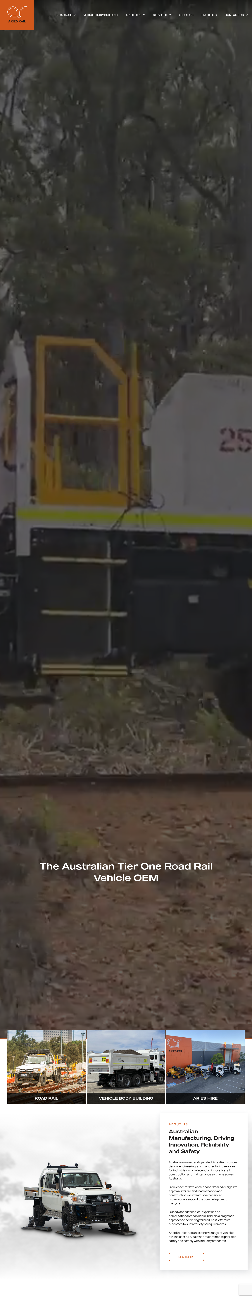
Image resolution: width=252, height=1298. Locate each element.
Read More (186, 1257)
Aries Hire (133, 15)
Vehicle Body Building (100, 15)
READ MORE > (58, 1094)
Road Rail (64, 15)
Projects (209, 15)
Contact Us (234, 15)
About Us (186, 15)
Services (160, 15)
